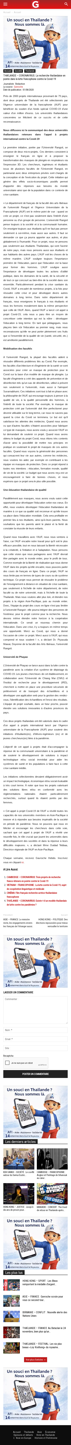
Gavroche (18, 86)
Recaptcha (8, 1056)
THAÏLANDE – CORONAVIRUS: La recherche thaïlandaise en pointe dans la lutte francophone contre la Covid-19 (34, 77)
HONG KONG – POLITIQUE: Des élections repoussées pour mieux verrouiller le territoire (52, 923)
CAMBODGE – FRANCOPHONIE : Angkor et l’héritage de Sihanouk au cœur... (52, 1175)
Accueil (6, 12)
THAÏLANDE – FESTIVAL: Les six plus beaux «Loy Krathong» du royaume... (42, 1345)
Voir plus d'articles (34, 1359)
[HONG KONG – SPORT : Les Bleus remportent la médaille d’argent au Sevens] (11, 1285)
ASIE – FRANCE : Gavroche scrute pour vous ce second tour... (42, 1298)
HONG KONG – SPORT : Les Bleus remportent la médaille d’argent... (40, 1282)
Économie (50, 1432)
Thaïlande (30, 71)
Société (18, 71)
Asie (39, 1432)
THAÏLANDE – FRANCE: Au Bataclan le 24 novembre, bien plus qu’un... (44, 1330)
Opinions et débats (23, 1435)
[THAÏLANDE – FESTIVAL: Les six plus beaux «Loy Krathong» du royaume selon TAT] (11, 1348)
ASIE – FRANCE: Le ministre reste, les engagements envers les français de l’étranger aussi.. (18, 923)
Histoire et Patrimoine (46, 1437)
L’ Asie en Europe (22, 1437)
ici (22, 862)
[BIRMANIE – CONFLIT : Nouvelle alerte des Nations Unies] (11, 1316)
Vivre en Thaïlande (45, 1435)
